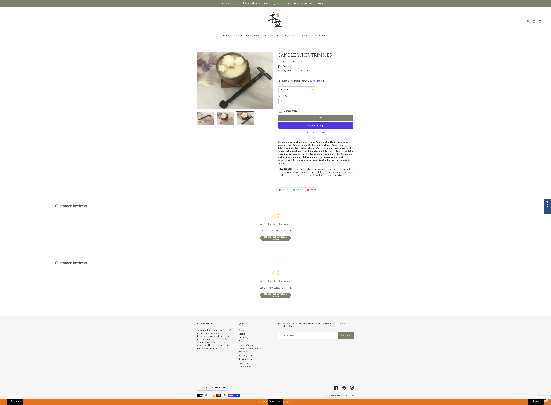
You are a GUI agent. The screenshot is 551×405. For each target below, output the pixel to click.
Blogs (241, 341)
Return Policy (245, 359)
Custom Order (246, 345)
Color (281, 84)
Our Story (243, 337)
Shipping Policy (246, 355)
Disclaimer (244, 363)
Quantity (282, 95)
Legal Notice (245, 366)
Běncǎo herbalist (331, 395)
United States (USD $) (211, 387)
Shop (241, 330)
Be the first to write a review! (275, 238)
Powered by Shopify (346, 395)
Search (242, 334)
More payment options (315, 132)
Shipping (282, 70)
